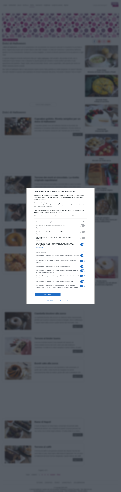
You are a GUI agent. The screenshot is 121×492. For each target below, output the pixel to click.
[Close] (91, 191)
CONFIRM (47, 294)
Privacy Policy (70, 300)
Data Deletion (50, 300)
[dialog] (60, 246)
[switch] (82, 225)
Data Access (60, 300)
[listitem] (60, 222)
